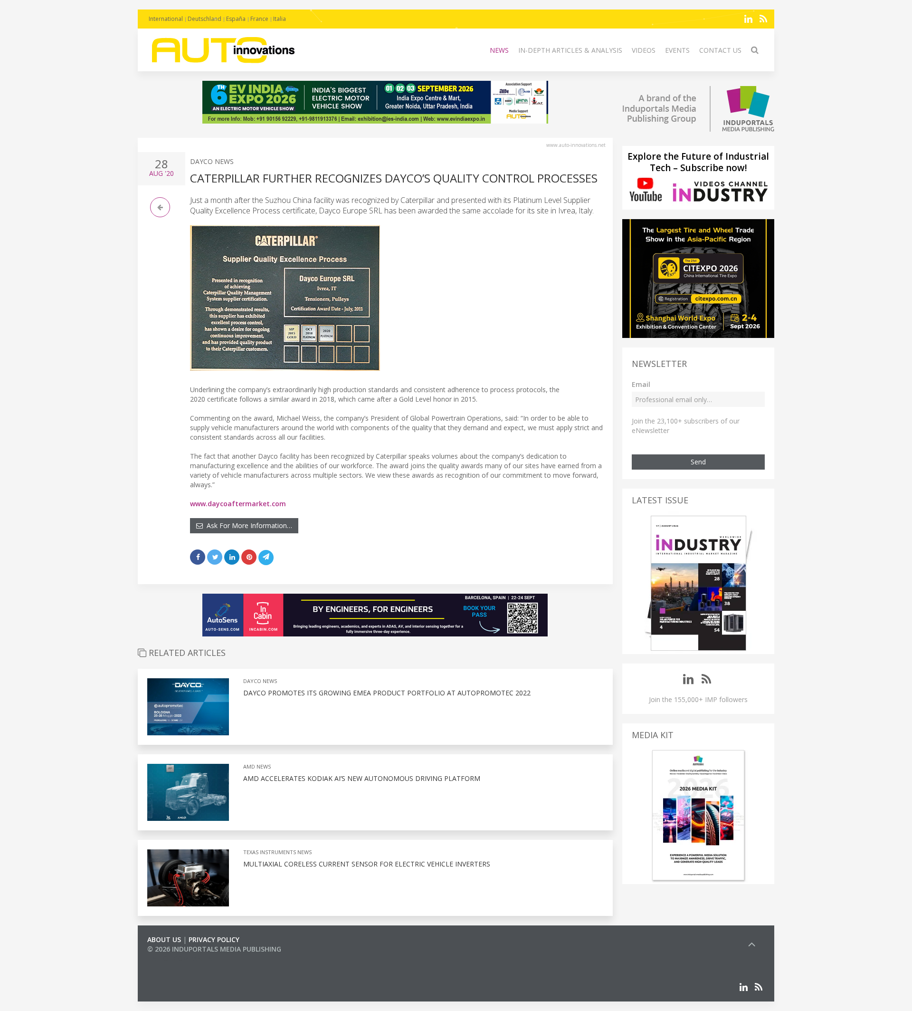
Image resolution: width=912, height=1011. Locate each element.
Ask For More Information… (247, 525)
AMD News (257, 766)
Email (641, 384)
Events (677, 50)
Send (698, 461)
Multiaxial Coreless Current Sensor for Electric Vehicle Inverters (366, 863)
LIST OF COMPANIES (179, 958)
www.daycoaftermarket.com (238, 503)
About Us (164, 939)
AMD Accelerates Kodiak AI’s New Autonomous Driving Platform (361, 778)
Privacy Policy (214, 939)
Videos (644, 50)
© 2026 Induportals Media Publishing (214, 948)
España (236, 19)
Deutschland (204, 19)
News (499, 50)
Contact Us (720, 50)
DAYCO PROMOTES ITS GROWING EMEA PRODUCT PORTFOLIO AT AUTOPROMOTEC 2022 (387, 692)
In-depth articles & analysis (570, 50)
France (259, 19)
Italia (279, 19)
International (166, 19)
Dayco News (212, 161)
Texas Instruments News (277, 852)
